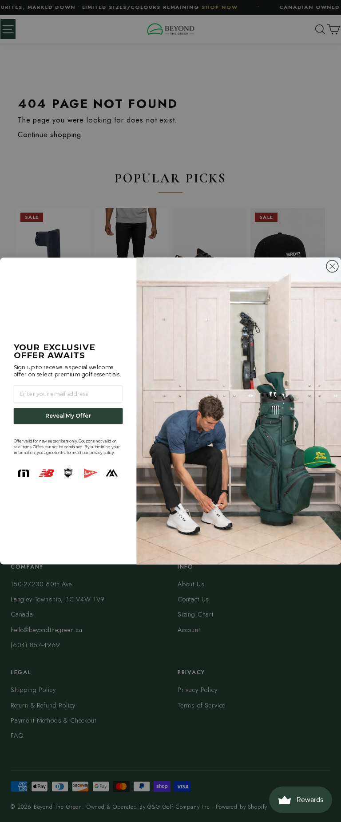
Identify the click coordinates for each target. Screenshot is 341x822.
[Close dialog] (332, 267)
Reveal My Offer (68, 416)
